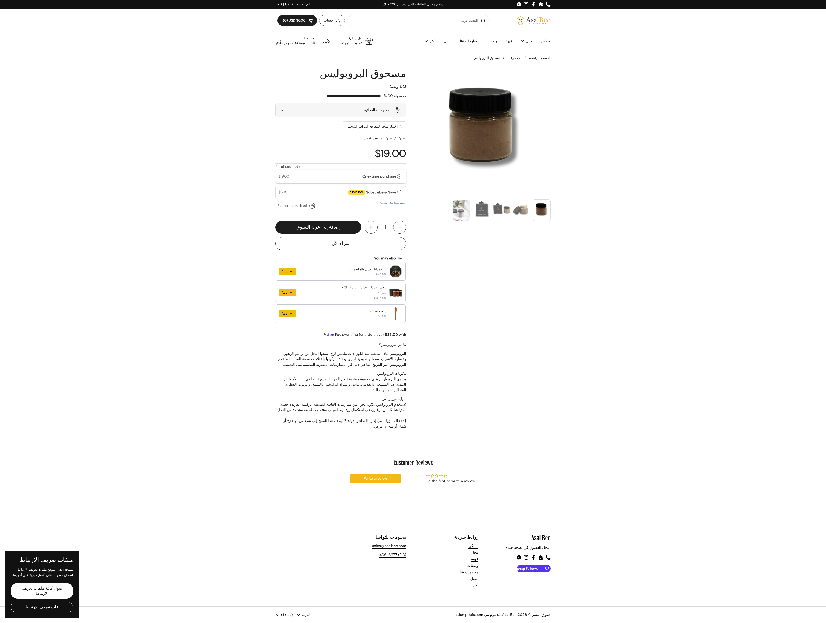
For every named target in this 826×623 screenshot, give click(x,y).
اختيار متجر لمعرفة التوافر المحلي (372, 126)
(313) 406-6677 (392, 554)
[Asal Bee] (533, 20)
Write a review (375, 478)
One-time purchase (379, 176)
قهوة (474, 559)
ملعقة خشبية (378, 311)
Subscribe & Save (373, 192)
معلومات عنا (469, 572)
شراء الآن (341, 243)
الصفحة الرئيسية (539, 58)
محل (474, 552)
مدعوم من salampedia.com (478, 614)
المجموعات (514, 58)
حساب (328, 20)
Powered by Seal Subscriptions (392, 203)
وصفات (472, 565)
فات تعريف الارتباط (42, 607)
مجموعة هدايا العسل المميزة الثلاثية (364, 287)
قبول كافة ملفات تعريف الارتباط (42, 591)
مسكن (473, 545)
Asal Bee (509, 614)
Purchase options (290, 166)
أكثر (475, 585)
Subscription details (293, 205)
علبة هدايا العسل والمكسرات (368, 269)
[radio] (399, 176)
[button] (297, 20)
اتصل (474, 578)
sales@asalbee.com (389, 545)
